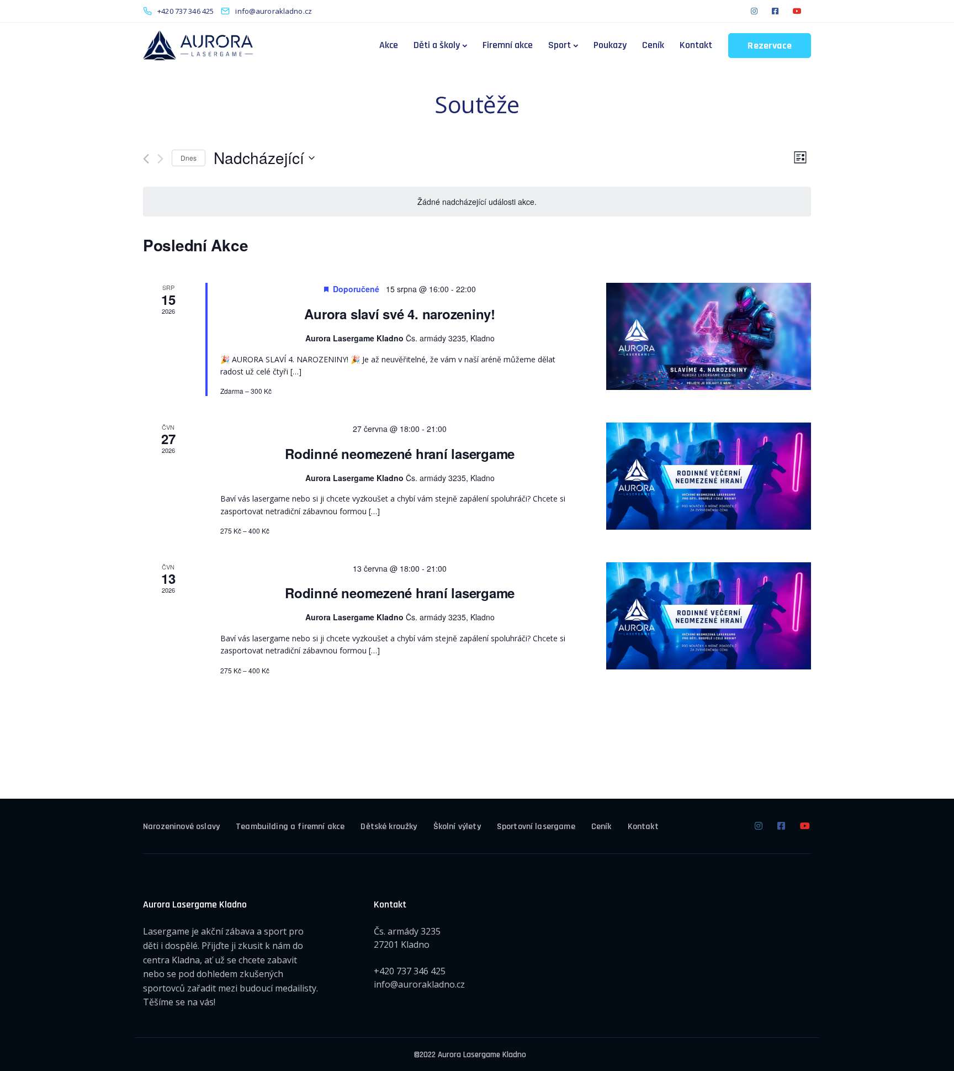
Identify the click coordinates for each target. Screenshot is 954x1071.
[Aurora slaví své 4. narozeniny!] (708, 336)
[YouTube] (797, 11)
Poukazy (610, 45)
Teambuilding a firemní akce (290, 826)
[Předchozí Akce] (146, 159)
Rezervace (770, 45)
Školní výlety (457, 826)
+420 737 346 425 (410, 971)
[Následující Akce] (160, 159)
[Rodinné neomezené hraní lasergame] (708, 476)
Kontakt (696, 45)
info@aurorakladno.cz (419, 984)
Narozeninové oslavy (181, 826)
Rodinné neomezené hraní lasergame (400, 453)
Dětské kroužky (389, 826)
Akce (388, 45)
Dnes (189, 157)
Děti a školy (437, 45)
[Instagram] (754, 11)
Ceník (653, 45)
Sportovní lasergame (536, 826)
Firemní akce (508, 45)
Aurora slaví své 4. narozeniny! (399, 313)
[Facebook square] (775, 11)
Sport (559, 45)
